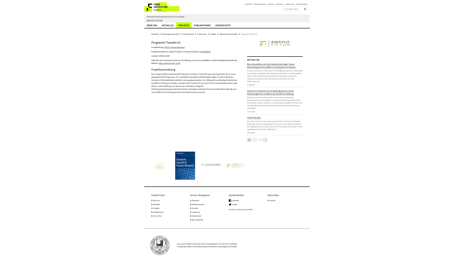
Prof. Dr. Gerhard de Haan (174, 47)
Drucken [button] (272, 200)
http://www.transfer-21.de (169, 63)
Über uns (152, 25)
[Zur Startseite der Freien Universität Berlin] (164, 7)
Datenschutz (290, 4)
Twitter (234, 204)
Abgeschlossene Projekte (228, 34)
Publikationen (202, 25)
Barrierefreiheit (301, 4)
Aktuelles (168, 25)
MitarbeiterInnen (260, 4)
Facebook (235, 200)
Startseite (248, 4)
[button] (249, 139)
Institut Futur (154, 20)
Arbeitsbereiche (188, 34)
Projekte (183, 25)
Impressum (280, 4)
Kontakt (271, 4)
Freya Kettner (205, 51)
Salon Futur (157, 216)
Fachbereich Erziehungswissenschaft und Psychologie (166, 17)
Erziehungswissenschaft (170, 34)
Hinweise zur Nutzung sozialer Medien (241, 209)
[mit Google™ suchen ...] (305, 9)
